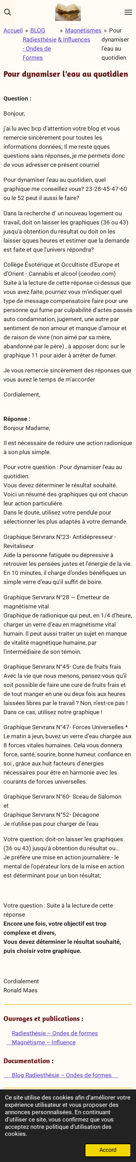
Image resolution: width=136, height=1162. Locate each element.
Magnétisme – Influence (41, 1042)
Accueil (13, 30)
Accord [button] (107, 1150)
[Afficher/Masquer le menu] (128, 12)
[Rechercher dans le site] (7, 12)
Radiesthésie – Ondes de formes (55, 1033)
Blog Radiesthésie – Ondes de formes (61, 1075)
